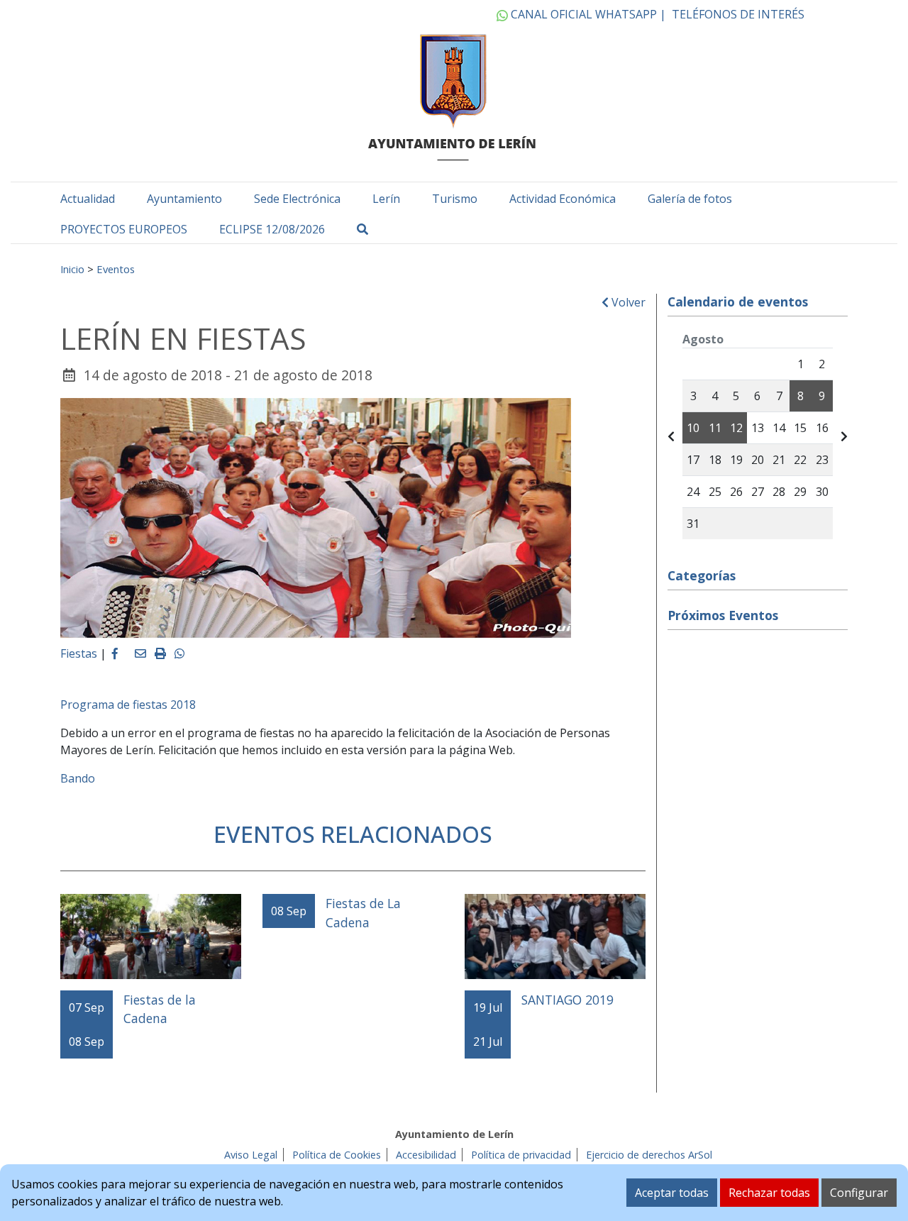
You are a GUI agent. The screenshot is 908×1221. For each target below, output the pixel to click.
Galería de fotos (690, 198)
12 (736, 428)
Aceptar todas (672, 1192)
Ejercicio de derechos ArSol (649, 1154)
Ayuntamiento (184, 198)
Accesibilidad (426, 1154)
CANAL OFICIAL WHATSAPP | (587, 14)
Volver (627, 302)
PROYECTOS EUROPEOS (123, 229)
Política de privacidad (521, 1154)
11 (715, 428)
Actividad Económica (562, 198)
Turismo (454, 198)
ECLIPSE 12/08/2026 (272, 229)
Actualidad (87, 198)
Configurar (859, 1192)
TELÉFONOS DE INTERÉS (738, 14)
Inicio (72, 269)
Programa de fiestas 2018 (128, 704)
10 (693, 428)
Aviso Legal (250, 1154)
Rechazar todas (769, 1192)
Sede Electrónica (297, 198)
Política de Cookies (336, 1154)
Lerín (386, 198)
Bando (77, 778)
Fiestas (78, 653)
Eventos (115, 269)
